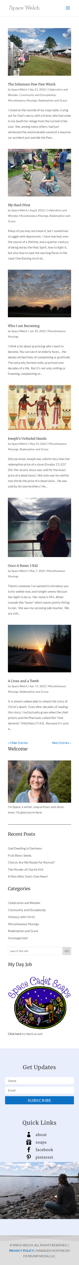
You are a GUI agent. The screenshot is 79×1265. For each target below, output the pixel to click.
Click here (14, 1034)
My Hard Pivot (19, 205)
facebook (44, 1149)
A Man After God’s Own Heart (28, 876)
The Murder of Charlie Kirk (26, 869)
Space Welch (20, 89)
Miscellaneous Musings (22, 100)
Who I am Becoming (24, 326)
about (41, 1134)
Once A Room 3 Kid (23, 566)
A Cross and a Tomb (23, 681)
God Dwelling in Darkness (25, 848)
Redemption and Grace (52, 100)
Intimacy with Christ (21, 917)
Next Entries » (61, 743)
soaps (41, 1142)
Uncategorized (18, 938)
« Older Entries (18, 743)
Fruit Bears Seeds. (20, 855)
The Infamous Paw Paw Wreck (32, 84)
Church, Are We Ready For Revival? (31, 862)
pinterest (44, 1157)
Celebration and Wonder (24, 903)
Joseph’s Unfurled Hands (27, 438)
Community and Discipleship (37, 95)
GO (67, 951)
